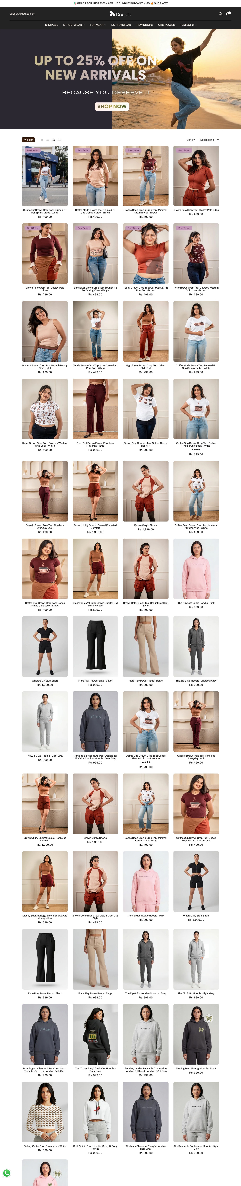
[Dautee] (120, 13)
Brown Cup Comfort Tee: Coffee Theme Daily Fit (145, 444)
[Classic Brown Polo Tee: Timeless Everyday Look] (45, 491)
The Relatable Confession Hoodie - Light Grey (196, 1147)
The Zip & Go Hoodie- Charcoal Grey (196, 680)
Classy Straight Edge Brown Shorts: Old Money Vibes (95, 604)
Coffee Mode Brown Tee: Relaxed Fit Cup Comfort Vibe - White (196, 366)
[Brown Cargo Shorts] (146, 491)
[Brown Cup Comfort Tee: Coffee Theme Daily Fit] (146, 409)
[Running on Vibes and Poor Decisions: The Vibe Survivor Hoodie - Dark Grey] (95, 721)
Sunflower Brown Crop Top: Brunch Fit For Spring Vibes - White (44, 211)
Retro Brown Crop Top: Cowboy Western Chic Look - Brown (196, 289)
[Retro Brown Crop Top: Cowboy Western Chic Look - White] (45, 409)
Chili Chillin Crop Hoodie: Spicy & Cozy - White (95, 1147)
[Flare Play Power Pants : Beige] (146, 646)
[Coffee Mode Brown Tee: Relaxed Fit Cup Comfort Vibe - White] (196, 331)
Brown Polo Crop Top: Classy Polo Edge (196, 210)
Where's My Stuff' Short (45, 680)
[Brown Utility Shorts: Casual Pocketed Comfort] (95, 491)
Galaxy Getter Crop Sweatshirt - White (45, 1146)
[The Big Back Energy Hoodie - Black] (196, 1034)
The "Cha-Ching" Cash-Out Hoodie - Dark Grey (95, 1069)
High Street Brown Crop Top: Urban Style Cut (145, 366)
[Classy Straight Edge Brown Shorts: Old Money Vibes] (95, 569)
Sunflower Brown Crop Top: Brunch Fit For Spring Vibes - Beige (95, 289)
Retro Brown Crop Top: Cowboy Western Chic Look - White (45, 444)
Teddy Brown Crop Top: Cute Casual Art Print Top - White (95, 366)
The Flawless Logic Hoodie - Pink (196, 603)
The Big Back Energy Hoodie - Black (196, 1068)
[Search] (220, 13)
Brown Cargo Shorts (145, 525)
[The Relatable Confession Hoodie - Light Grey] (196, 1112)
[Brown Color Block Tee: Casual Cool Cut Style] (146, 569)
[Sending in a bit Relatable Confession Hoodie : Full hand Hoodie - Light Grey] (146, 1034)
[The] (95, 1034)
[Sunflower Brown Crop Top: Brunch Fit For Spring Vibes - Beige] (95, 253)
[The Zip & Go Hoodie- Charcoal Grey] (196, 646)
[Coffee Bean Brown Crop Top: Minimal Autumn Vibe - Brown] (146, 176)
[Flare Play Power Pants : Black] (95, 646)
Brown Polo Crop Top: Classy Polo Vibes (45, 289)
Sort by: (191, 139)
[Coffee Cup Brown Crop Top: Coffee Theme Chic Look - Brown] (45, 569)
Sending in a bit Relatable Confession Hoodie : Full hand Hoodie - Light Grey (145, 1069)
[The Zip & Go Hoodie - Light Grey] (45, 721)
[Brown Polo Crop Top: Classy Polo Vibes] (45, 253)
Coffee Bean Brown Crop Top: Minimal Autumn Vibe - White (196, 526)
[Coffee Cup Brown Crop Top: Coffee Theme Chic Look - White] (196, 409)
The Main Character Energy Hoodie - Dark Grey (146, 1147)
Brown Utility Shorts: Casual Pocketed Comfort (95, 526)
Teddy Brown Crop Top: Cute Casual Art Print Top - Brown (145, 289)
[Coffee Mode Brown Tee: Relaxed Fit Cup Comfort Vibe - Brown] (95, 176)
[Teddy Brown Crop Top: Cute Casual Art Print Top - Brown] (146, 253)
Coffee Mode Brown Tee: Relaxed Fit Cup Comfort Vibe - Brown (95, 211)
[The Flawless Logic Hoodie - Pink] (196, 569)
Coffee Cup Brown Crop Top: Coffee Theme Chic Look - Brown (45, 604)
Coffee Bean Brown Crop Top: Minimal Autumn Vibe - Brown (145, 211)
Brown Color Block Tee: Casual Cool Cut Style (145, 604)
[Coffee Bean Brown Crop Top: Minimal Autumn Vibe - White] (196, 491)
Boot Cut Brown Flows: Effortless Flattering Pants (95, 444)
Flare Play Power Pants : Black (95, 680)
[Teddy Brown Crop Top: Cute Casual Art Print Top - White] (95, 331)
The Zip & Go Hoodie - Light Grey (44, 755)
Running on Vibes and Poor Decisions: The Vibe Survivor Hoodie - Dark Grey (95, 757)
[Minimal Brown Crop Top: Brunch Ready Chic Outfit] (45, 331)
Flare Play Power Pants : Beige (146, 680)
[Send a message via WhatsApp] (7, 1173)
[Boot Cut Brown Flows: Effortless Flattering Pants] (95, 409)
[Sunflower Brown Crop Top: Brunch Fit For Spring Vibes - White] (45, 176)
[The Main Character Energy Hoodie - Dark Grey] (146, 1112)
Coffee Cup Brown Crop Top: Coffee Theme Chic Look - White (196, 444)
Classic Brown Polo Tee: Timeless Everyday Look (45, 526)
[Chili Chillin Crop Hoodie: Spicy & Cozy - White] (95, 1112)
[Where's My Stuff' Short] (45, 646)
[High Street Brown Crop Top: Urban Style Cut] (146, 331)
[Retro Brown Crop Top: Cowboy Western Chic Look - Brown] (196, 253)
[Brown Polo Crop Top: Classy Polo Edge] (196, 176)
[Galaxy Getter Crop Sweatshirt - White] (45, 1112)
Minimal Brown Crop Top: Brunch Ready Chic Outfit (44, 366)
